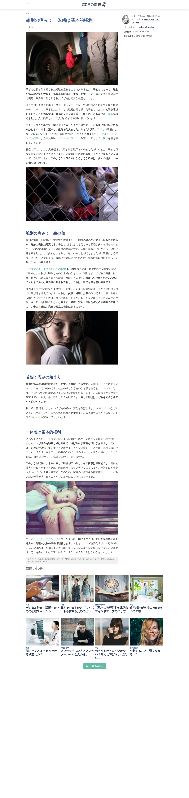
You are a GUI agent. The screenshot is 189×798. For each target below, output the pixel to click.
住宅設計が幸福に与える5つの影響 (146, 609)
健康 (27, 648)
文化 (27, 13)
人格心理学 (65, 648)
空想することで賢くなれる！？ (145, 652)
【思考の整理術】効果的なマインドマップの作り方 (111, 609)
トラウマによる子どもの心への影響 (46, 268)
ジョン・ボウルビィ (47, 538)
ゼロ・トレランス (68, 138)
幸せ (131, 605)
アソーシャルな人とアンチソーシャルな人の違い (77, 652)
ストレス (106, 388)
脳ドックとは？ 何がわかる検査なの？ (41, 652)
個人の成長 (134, 648)
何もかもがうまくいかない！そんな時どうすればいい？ (111, 654)
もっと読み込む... (94, 666)
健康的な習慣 (100, 605)
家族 (110, 113)
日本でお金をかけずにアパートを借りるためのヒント (77, 609)
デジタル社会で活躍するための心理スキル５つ (42, 609)
